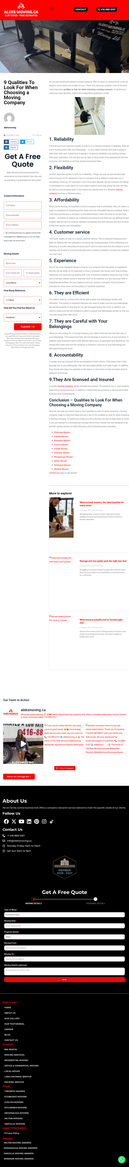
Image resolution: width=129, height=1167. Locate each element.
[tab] (33, 901)
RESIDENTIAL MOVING (16, 1060)
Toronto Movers (61, 445)
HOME (7, 1007)
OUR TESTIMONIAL (14, 1024)
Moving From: (11, 943)
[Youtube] (21, 821)
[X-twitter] (14, 821)
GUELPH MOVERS (13, 1102)
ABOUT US (10, 1013)
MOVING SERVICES (14, 1055)
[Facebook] (6, 821)
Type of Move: (11, 910)
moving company (65, 386)
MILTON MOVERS (13, 1118)
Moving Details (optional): (15, 965)
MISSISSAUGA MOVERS (16, 1113)
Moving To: (9, 954)
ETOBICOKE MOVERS (15, 1096)
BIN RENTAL (10, 1049)
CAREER (8, 1029)
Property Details (12, 932)
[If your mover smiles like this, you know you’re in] (64, 744)
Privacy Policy (11, 1133)
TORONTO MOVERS (14, 1091)
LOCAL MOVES (12, 1071)
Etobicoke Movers (62, 432)
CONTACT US (11, 1040)
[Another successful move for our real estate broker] (106, 744)
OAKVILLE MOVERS (14, 1124)
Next (64, 980)
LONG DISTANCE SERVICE (18, 1076)
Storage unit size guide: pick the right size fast (103, 561)
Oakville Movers (61, 436)
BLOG (7, 1035)
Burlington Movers (62, 465)
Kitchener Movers (62, 453)
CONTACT (80, 9)
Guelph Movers (61, 449)
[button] (52, 9)
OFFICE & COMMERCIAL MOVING (21, 1066)
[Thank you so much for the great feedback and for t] (23, 744)
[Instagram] (44, 821)
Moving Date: (10, 921)
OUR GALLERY (12, 1018)
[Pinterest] (36, 821)
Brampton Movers (62, 440)
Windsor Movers (61, 469)
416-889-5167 (108, 9)
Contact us (54, 473)
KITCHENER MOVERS (15, 1107)
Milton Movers (60, 461)
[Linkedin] (29, 821)
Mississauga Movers (63, 457)
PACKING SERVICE (14, 1082)
